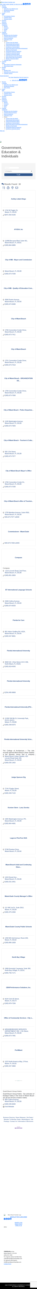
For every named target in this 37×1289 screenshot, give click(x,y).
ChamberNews (4, 62)
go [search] (19, 174)
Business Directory (9, 1117)
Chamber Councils (8, 73)
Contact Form (7, 1264)
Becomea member (4, 6)
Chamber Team (7, 60)
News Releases (21, 1117)
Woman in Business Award (12, 58)
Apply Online (7, 11)
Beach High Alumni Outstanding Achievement (17, 48)
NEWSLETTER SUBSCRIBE (18, 1217)
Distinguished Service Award (12, 44)
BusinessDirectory (4, 21)
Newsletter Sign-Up (18, 77)
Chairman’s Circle (8, 39)
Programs (6, 27)
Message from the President (10, 35)
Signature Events (8, 19)
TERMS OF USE (18, 1225)
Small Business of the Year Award (14, 55)
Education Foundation (19, 1239)
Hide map (2, 130)
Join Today (11, 77)
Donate (5, 29)
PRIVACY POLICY (18, 1224)
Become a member (19, 1229)
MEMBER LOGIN (18, 1222)
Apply (5, 30)
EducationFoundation (4, 24)
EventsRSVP (3, 13)
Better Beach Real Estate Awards (14, 57)
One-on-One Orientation (19, 1227)
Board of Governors (8, 38)
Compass (6, 568)
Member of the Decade (11, 50)
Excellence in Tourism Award (12, 47)
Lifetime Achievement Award (12, 45)
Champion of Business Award (13, 54)
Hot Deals (30, 1117)
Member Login (7, 70)
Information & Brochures (25, 1121)
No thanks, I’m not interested (18, 1203)
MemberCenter (4, 68)
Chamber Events (8, 17)
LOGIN (7, 4)
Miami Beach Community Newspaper (13, 64)
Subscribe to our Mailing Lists (11, 8)
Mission (6, 26)
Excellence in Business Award (13, 52)
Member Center (19, 1246)
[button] (2, 184)
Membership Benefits (9, 10)
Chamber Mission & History (10, 36)
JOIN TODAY (3, 4)
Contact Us (25, 77)
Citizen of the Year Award (12, 42)
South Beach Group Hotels (12, 1091)
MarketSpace (26, 1119)
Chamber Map (19, 1248)
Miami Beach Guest (8, 66)
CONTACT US (12, 4)
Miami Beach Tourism (19, 1237)
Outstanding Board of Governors (13, 51)
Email (7, 1179)
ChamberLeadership (4, 33)
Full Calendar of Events (9, 16)
